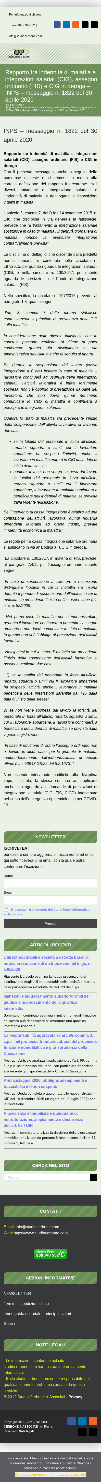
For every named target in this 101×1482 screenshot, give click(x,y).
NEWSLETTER (17, 1293)
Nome (8, 876)
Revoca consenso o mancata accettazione (50, 1474)
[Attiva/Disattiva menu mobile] (92, 51)
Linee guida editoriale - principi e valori (37, 1314)
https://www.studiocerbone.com (41, 1233)
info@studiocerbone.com (25, 36)
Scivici (9, 1324)
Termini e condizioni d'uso (26, 1304)
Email (8, 892)
